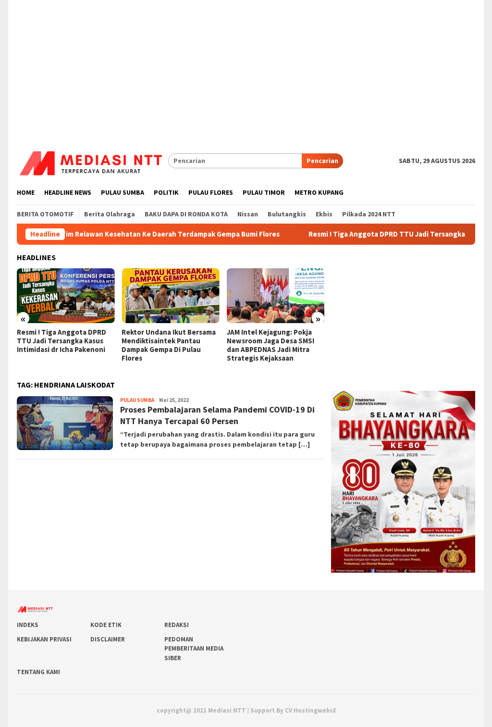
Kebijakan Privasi (44, 639)
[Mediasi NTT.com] (92, 160)
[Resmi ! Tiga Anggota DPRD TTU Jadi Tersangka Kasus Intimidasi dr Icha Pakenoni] (65, 295)
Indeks (27, 625)
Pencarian (322, 160)
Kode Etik (106, 625)
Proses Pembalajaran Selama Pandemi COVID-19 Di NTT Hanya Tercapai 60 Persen (217, 415)
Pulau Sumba (137, 400)
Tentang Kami (38, 672)
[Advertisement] (246, 67)
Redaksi (176, 625)
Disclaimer (107, 639)
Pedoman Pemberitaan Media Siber (193, 648)
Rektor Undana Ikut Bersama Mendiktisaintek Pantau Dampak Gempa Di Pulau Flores (169, 345)
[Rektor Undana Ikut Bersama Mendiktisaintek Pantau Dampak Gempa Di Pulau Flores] (170, 295)
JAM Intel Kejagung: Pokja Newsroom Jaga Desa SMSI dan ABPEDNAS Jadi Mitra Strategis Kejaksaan (270, 345)
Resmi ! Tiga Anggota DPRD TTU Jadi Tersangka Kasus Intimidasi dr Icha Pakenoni (61, 341)
